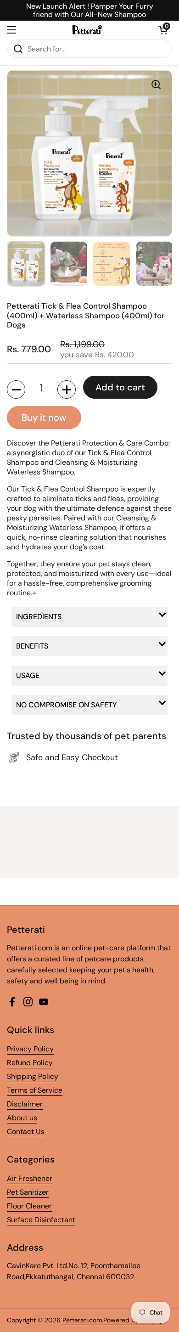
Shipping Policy (32, 1076)
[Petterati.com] (87, 30)
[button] (163, 30)
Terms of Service (34, 1090)
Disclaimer (25, 1104)
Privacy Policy (30, 1049)
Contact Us (26, 1131)
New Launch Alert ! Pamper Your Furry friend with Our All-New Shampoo (89, 10)
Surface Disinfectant (41, 1220)
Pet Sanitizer (28, 1192)
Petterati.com (82, 1320)
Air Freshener (29, 1178)
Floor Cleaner (29, 1206)
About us (22, 1118)
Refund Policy (30, 1062)
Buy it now (44, 417)
